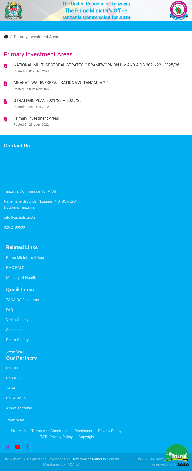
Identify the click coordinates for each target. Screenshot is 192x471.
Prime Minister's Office (25, 258)
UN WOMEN (16, 398)
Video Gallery (17, 320)
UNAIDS (13, 378)
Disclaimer (83, 431)
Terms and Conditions (50, 431)
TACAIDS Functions (22, 300)
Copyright (86, 437)
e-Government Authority (87, 459)
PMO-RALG (15, 268)
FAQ (9, 310)
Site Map (18, 431)
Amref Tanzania (19, 408)
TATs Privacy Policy (56, 437)
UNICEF (12, 368)
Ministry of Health (21, 278)
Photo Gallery (17, 340)
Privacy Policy (110, 431)
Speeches (14, 330)
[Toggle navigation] (7, 26)
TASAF (12, 388)
